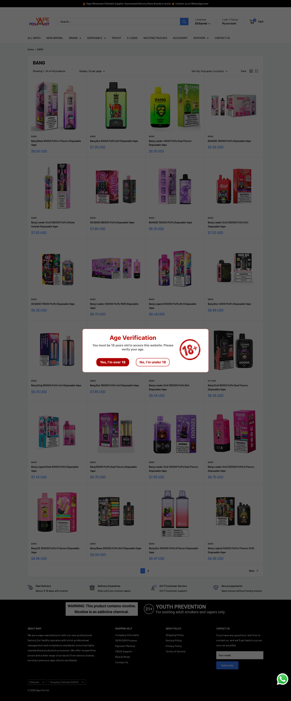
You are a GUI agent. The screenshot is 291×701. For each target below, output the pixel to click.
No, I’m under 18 (153, 362)
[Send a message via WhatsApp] (282, 679)
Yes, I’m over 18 (112, 362)
